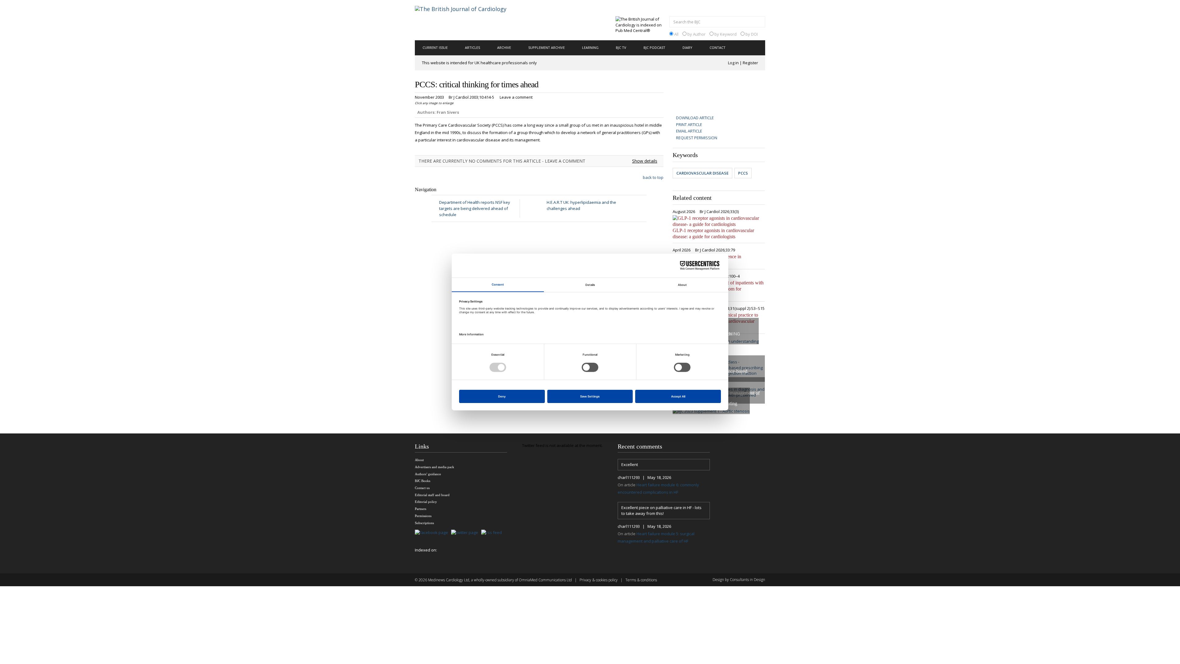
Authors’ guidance (428, 474)
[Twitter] (466, 532)
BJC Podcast (654, 47)
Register (750, 62)
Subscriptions (424, 523)
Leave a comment (516, 97)
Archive (504, 47)
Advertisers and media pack (434, 467)
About (419, 460)
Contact (718, 47)
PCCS (743, 173)
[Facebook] (433, 532)
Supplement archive (546, 47)
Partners (420, 509)
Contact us (422, 488)
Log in (733, 62)
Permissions (423, 516)
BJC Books (422, 481)
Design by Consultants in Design (739, 579)
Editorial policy (426, 502)
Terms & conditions (641, 580)
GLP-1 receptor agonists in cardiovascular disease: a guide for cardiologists (713, 233)
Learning (590, 47)
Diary (687, 47)
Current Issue (435, 47)
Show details (644, 161)
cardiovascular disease (702, 173)
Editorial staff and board (432, 495)
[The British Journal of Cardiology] (468, 20)
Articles (472, 47)
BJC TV (621, 47)
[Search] (759, 22)
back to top (653, 177)
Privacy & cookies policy (599, 580)
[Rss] (493, 532)
